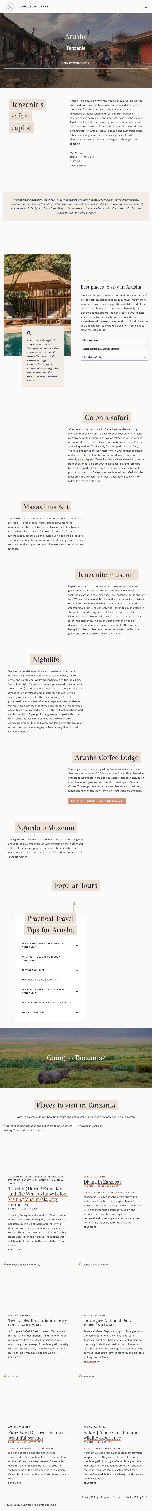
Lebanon (40, 1176)
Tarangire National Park (107, 1321)
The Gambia (56, 1180)
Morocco (14, 1180)
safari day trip (86, 459)
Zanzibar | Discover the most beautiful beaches (36, 1435)
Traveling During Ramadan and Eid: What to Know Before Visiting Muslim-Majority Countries (38, 1196)
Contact (117, 1497)
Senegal (27, 1180)
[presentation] (38, 1147)
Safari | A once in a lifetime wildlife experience (111, 1435)
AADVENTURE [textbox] (78, 165)
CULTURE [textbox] (75, 161)
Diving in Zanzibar (102, 1182)
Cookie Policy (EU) (136, 1497)
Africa (88, 1176)
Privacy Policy (90, 1497)
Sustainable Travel (20, 1176)
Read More (15, 1249)
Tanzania (84, 100)
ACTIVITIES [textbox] (76, 152)
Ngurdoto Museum (24, 839)
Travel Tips (15, 1183)
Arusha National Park (111, 463)
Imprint (105, 1497)
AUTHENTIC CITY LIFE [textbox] (82, 157)
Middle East (55, 1176)
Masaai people (33, 848)
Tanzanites (119, 607)
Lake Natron (99, 455)
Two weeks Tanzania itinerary (37, 1321)
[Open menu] (145, 6)
